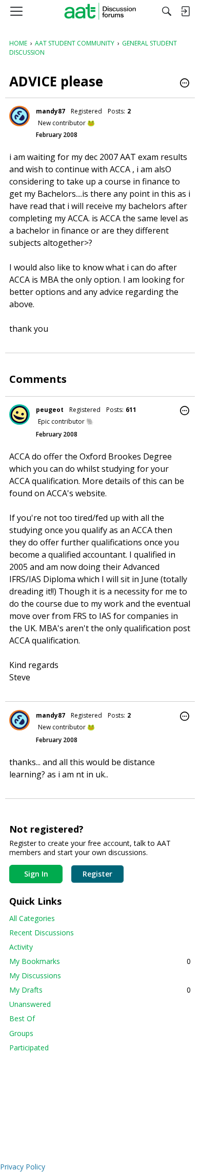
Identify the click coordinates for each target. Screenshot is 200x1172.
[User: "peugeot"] (19, 414)
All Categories (32, 918)
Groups (21, 1033)
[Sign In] (185, 11)
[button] (184, 83)
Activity (21, 947)
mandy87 (50, 111)
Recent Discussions (41, 932)
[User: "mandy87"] (19, 116)
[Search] (166, 11)
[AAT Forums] (100, 11)
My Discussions (35, 975)
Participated (29, 1047)
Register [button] (97, 874)
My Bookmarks (100, 961)
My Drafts (100, 990)
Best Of (22, 1018)
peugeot (50, 409)
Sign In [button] (36, 874)
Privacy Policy (22, 1166)
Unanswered (30, 1004)
